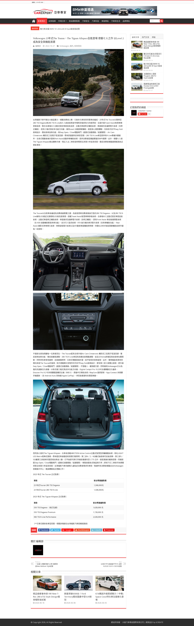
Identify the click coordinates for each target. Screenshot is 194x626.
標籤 (153, 37)
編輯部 (38, 46)
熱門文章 (145, 37)
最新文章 (135, 37)
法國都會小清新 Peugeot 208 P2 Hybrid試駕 (57, 29)
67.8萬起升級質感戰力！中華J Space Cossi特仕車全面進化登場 (109, 597)
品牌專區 (126, 21)
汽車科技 (95, 21)
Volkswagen (64, 46)
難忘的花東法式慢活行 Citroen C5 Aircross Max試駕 (153, 56)
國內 (71, 46)
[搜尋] (161, 21)
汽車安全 (85, 21)
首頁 (34, 20)
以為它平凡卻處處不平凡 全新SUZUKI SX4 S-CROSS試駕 (111, 564)
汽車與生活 (115, 21)
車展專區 (105, 21)
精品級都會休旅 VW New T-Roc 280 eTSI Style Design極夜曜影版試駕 (46, 597)
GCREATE (159, 622)
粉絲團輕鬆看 (74, 21)
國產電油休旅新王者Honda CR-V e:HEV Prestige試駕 (152, 86)
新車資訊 (41, 21)
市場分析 (61, 21)
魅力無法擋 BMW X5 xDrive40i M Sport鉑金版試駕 (153, 66)
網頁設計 (149, 622)
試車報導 (52, 21)
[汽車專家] (49, 11)
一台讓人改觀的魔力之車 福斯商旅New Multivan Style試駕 (46, 564)
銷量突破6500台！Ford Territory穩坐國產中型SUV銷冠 (78, 597)
